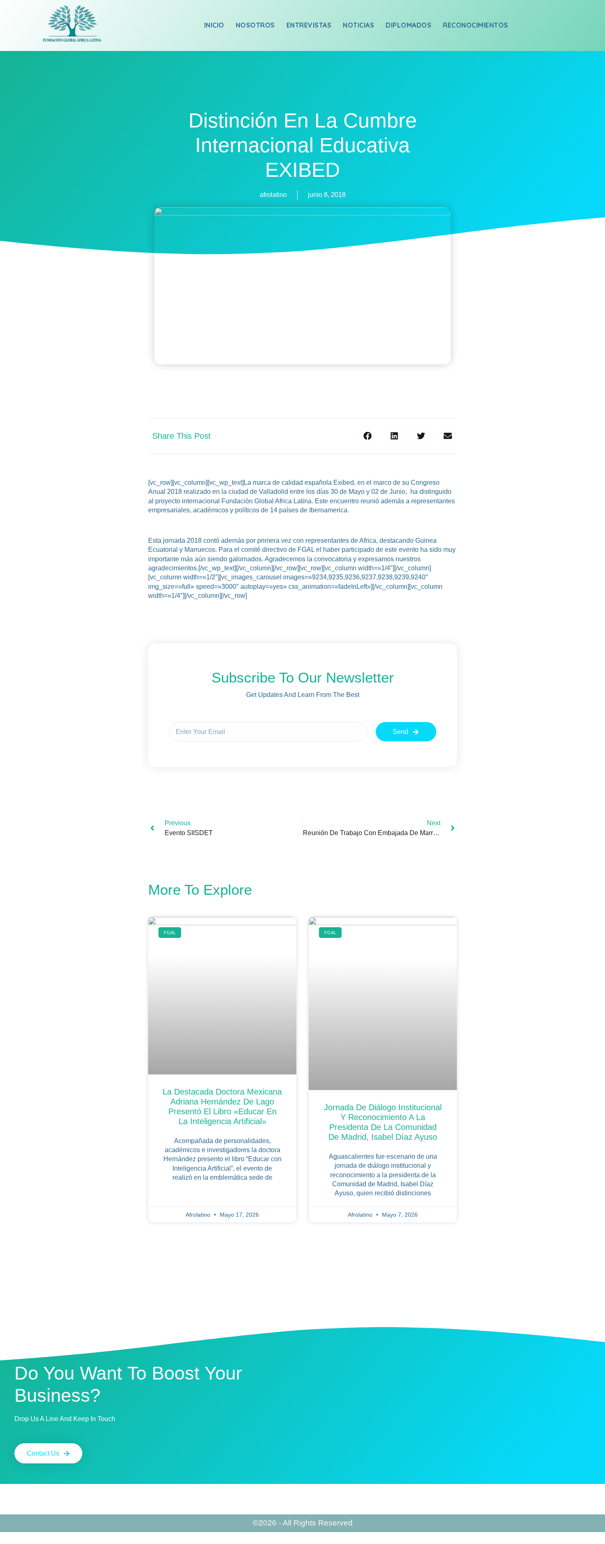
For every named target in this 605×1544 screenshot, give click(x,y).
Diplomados (408, 25)
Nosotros (255, 25)
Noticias (358, 25)
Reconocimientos (475, 25)
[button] (367, 435)
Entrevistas (309, 25)
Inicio (214, 25)
